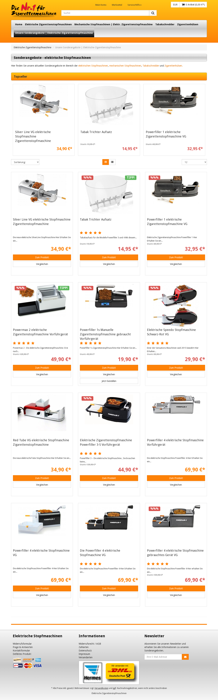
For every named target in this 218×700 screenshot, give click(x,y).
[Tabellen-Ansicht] (105, 162)
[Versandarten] (109, 672)
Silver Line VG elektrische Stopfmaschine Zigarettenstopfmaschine (33, 136)
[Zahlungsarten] (28, 663)
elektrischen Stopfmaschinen (93, 65)
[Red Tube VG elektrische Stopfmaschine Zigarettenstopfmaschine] (42, 416)
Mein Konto (100, 5)
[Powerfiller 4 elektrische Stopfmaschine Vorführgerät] (176, 416)
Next (204, 120)
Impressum (84, 654)
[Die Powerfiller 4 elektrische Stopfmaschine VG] (109, 526)
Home (18, 24)
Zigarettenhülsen (187, 24)
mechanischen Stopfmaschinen (125, 65)
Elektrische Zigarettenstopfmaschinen (48, 24)
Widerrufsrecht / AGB (90, 643)
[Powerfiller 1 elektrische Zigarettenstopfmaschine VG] (174, 106)
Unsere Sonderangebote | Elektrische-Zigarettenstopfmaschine (54, 33)
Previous (13, 120)
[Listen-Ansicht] (112, 162)
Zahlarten (84, 647)
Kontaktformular (21, 650)
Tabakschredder (164, 24)
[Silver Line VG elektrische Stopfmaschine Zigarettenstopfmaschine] (44, 106)
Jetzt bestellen (109, 381)
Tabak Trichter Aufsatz (96, 132)
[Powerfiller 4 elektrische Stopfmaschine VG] (42, 526)
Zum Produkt (42, 257)
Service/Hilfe (134, 5)
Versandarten (85, 657)
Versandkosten (101, 688)
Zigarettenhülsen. (174, 65)
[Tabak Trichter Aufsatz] (109, 106)
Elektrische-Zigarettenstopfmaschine (32, 47)
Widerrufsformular (22, 643)
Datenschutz (85, 650)
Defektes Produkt (22, 654)
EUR (175, 4)
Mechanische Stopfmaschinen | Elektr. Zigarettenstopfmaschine (113, 24)
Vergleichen (42, 264)
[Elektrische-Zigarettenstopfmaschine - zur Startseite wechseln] (33, 10)
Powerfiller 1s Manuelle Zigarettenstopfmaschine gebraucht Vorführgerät (105, 334)
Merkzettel (117, 5)
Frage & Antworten (23, 647)
